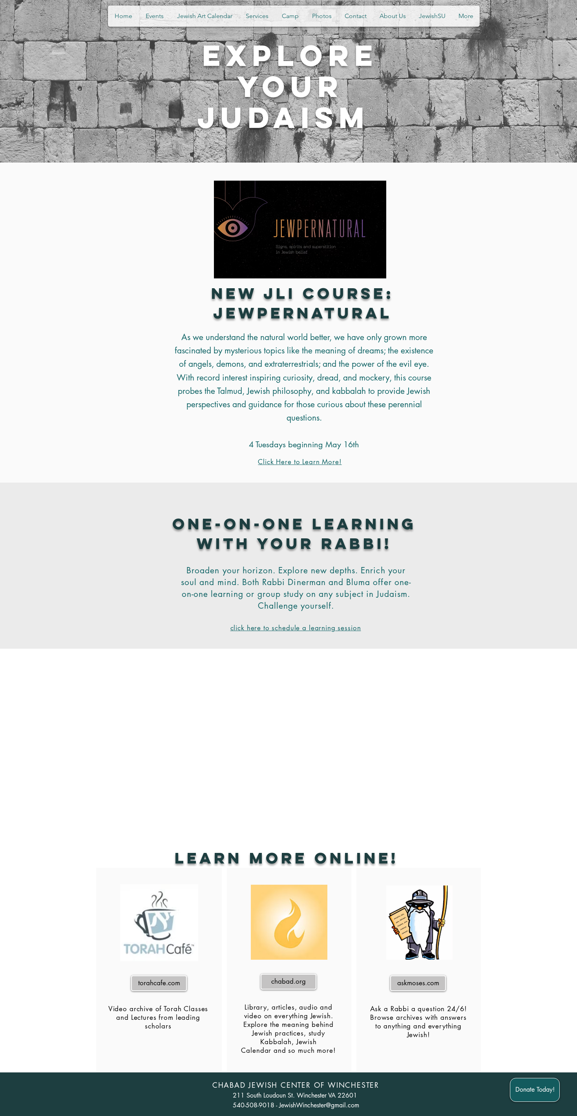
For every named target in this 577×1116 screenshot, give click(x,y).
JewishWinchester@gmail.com (319, 1105)
